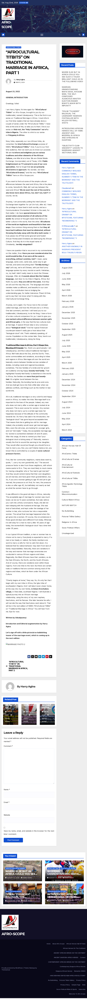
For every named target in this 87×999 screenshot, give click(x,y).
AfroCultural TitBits (13, 47)
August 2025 (67, 335)
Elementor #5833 (79, 971)
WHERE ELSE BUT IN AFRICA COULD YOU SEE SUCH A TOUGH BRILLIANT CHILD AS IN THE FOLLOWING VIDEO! (72, 77)
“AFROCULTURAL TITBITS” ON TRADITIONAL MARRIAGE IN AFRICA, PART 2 (18, 666)
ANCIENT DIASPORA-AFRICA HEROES (66, 957)
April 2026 (66, 290)
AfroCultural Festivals (71, 473)
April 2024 (66, 424)
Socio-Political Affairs (71, 528)
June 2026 (66, 279)
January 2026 (67, 307)
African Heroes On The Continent (74, 948)
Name (7, 789)
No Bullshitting (68, 511)
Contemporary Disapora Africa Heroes (72, 966)
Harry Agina (20, 80)
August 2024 (67, 402)
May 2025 (66, 352)
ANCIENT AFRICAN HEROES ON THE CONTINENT (69, 953)
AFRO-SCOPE (13, 934)
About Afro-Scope (58, 944)
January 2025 (67, 374)
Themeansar (6, 970)
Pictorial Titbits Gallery (66, 980)
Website (7, 815)
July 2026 (66, 273)
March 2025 (67, 363)
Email (6, 802)
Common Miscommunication (69, 493)
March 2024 (67, 430)
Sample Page (76, 985)
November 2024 (68, 385)
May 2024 (66, 419)
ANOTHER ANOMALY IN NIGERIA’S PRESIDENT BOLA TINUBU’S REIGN (72, 249)
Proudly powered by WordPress (12, 968)
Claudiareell (66, 188)
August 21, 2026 (13, 877)
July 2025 (66, 340)
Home (49, 944)
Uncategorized (68, 533)
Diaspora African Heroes (64, 971)
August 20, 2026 (13, 900)
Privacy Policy (80, 980)
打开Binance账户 (68, 226)
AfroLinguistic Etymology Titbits (72, 485)
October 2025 (67, 324)
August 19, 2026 (55, 900)
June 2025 (66, 346)
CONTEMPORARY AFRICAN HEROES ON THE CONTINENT (66, 962)
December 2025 (68, 312)
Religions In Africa (69, 522)
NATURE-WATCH (69, 505)
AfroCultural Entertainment (67, 466)
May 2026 (66, 284)
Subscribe (82, 989)
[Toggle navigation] (41, 34)
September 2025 (69, 329)
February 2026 (68, 301)
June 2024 (66, 413)
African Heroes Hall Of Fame (71, 447)
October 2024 (67, 391)
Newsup (32, 968)
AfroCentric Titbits (69, 454)
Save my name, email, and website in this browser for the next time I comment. (29, 832)
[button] (80, 35)
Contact (82, 957)
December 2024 (68, 380)
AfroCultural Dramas (70, 459)
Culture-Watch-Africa (70, 500)
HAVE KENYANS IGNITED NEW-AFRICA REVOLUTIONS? (67, 975)
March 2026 (67, 296)
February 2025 (68, 368)
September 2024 (69, 396)
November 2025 (68, 318)
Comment (8, 746)
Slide (83, 985)
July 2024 (66, 407)
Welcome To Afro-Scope (77, 994)
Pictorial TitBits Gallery (71, 516)
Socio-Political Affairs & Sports (67, 989)
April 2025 (66, 357)
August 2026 (67, 268)
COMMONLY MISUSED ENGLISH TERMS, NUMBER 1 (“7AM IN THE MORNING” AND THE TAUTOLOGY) (72, 177)
